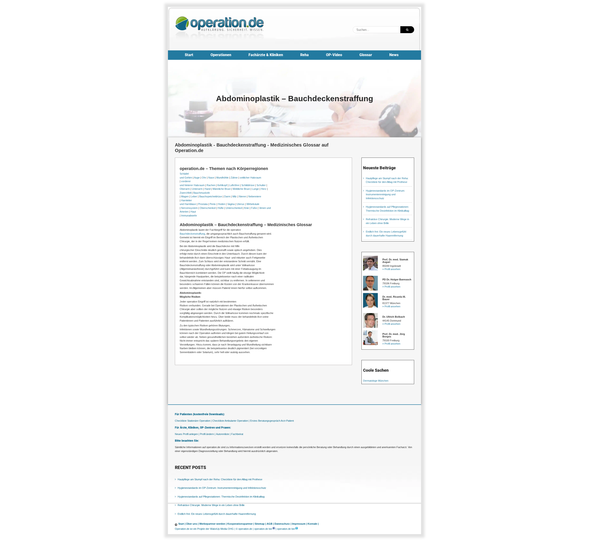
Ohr (204, 177)
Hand (208, 188)
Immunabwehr (189, 215)
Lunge (255, 188)
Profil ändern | (207, 434)
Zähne (234, 177)
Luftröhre (234, 185)
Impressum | (299, 523)
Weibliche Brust (241, 188)
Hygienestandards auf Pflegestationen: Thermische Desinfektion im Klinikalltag (221, 496)
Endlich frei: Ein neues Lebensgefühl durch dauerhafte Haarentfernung (217, 513)
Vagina (231, 204)
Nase (211, 177)
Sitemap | (260, 523)
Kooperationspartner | (240, 523)
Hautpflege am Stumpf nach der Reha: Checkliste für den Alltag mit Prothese (220, 479)
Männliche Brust (222, 188)
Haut (193, 211)
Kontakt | (313, 523)
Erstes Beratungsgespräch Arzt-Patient (272, 420)
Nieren (242, 196)
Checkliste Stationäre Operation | (193, 420)
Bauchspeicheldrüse (210, 196)
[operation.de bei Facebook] (274, 528)
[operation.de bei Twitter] (296, 528)
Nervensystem (189, 208)
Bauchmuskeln (201, 192)
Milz (234, 196)
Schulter (261, 185)
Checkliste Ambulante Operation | (230, 420)
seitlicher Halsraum (250, 177)
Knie (246, 208)
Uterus (240, 204)
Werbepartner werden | (213, 523)
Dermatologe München (375, 380)
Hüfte (221, 208)
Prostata (203, 204)
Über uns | (192, 523)
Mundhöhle (222, 177)
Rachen (211, 185)
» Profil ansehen (391, 269)
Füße (254, 208)
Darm (227, 196)
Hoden (221, 204)
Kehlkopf (222, 185)
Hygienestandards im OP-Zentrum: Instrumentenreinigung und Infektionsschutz (385, 194)
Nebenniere (254, 196)
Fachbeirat (237, 434)
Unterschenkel (234, 208)
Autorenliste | (223, 434)
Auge (197, 177)
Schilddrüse (247, 185)
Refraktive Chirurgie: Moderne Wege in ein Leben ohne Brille (211, 505)
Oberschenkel (208, 208)
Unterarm (197, 188)
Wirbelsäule (252, 204)
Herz (263, 188)
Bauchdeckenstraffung (192, 233)
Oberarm (185, 188)
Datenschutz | (282, 523)
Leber (194, 196)
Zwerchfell (185, 192)
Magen (185, 196)
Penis (213, 204)
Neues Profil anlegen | (187, 434)
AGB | (270, 523)
